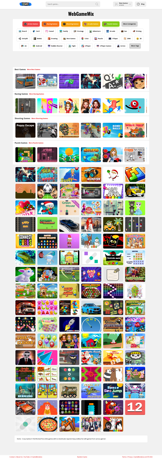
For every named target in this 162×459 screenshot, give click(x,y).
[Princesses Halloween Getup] (69, 341)
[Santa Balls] (69, 241)
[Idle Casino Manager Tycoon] (69, 154)
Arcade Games (93, 24)
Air (26, 46)
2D (141, 38)
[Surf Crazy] (69, 174)
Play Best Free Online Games (25, 4)
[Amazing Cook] (47, 81)
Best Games (71, 38)
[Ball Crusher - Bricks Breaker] (113, 291)
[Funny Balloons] (47, 341)
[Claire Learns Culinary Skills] (91, 207)
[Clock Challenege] (91, 324)
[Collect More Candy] (91, 274)
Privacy (130, 457)
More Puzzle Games (36, 143)
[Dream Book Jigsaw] (135, 324)
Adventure (97, 31)
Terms (124, 457)
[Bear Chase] (113, 207)
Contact (12, 457)
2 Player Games (105, 46)
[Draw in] (113, 274)
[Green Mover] (69, 207)
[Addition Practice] (135, 257)
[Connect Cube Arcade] (25, 241)
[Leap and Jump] (69, 291)
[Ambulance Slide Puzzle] (25, 307)
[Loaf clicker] (25, 341)
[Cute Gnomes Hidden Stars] (135, 291)
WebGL (39, 38)
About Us (19, 457)
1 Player (115, 38)
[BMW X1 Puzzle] (91, 307)
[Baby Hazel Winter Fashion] (69, 191)
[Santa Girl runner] (47, 207)
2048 (128, 38)
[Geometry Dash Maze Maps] (69, 81)
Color (87, 38)
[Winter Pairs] (25, 324)
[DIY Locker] (47, 105)
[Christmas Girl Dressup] (69, 105)
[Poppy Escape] (25, 130)
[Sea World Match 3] (47, 174)
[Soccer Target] (113, 341)
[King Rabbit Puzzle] (25, 274)
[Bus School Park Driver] (25, 81)
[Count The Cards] (113, 307)
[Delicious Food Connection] (47, 324)
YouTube (27, 457)
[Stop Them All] (112, 105)
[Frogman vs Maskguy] (47, 224)
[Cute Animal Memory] (47, 274)
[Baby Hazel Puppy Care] (25, 291)
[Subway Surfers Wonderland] (134, 81)
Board (24, 31)
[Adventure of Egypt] (69, 130)
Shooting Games (72, 24)
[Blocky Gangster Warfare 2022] (91, 130)
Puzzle (100, 38)
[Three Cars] (135, 224)
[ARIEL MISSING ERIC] (91, 224)
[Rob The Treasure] (91, 191)
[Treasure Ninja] (113, 257)
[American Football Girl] (112, 154)
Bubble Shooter (57, 46)
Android (39, 46)
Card (37, 31)
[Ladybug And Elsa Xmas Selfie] (135, 274)
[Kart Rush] (25, 224)
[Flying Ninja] (69, 257)
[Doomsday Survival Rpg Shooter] (47, 130)
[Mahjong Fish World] (91, 154)
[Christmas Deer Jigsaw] (91, 241)
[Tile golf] (25, 191)
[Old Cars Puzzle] (135, 191)
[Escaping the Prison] (134, 154)
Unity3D (25, 38)
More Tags (135, 46)
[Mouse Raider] (69, 307)
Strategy (80, 31)
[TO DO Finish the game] (47, 154)
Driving (138, 31)
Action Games (33, 24)
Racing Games (52, 24)
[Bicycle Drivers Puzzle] (91, 341)
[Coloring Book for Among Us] (113, 191)
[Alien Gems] (47, 257)
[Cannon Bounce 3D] (112, 130)
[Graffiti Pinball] (134, 105)
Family (65, 31)
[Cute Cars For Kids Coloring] (113, 224)
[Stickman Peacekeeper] (113, 324)
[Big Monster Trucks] (91, 174)
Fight (74, 46)
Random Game (82, 457)
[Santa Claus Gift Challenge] (113, 174)
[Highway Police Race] (25, 105)
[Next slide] (147, 81)
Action (122, 46)
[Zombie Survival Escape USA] (91, 81)
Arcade (112, 31)
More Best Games (33, 69)
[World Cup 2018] (69, 274)
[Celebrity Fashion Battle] (91, 105)
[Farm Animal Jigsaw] (47, 291)
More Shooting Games (40, 118)
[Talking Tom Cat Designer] (135, 207)
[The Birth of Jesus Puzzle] (135, 241)
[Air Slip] (91, 257)
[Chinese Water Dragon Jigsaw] (25, 257)
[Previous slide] (14, 81)
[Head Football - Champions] (47, 191)
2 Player (88, 46)
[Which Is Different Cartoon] (135, 307)
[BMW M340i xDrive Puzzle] (69, 224)
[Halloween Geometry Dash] (113, 241)
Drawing (54, 38)
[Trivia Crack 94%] (112, 81)
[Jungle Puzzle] (25, 154)
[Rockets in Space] (69, 324)
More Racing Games (36, 94)
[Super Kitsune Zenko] (134, 130)
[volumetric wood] (135, 174)
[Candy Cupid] (25, 207)
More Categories (129, 24)
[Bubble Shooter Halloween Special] (91, 291)
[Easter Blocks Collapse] (47, 241)
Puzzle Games (112, 24)
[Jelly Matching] (47, 307)
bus (125, 31)
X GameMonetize (36, 457)
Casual (51, 31)
